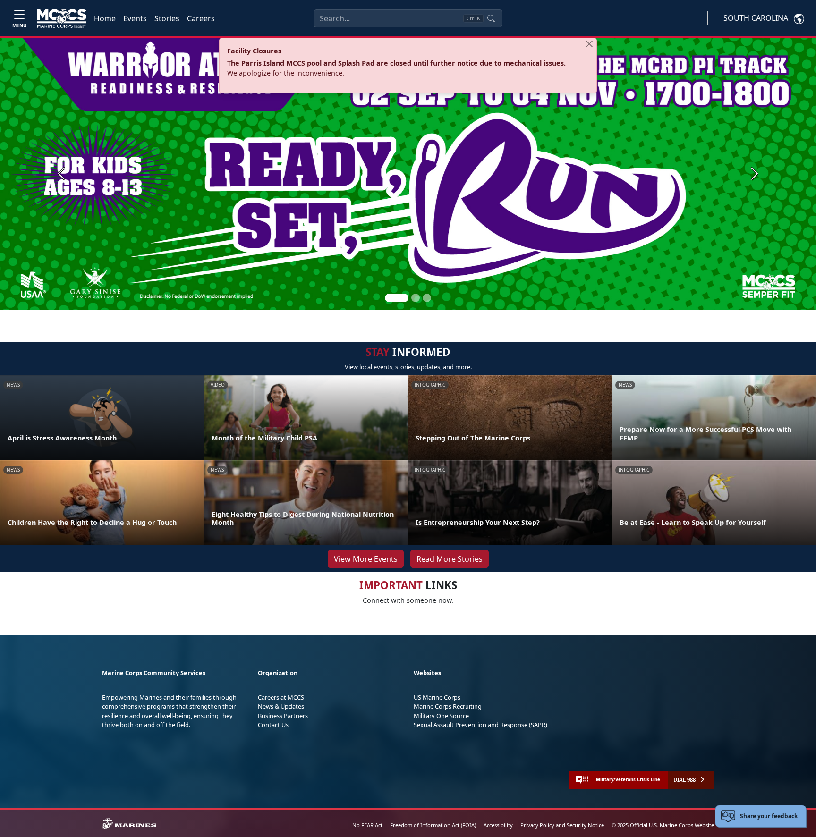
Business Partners (283, 715)
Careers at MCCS (281, 697)
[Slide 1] (396, 298)
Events (135, 18)
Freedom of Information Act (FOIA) (433, 825)
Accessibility (498, 825)
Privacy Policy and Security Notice (562, 825)
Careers (201, 18)
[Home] (61, 18)
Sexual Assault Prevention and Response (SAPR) (480, 724)
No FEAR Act (367, 825)
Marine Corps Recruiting (448, 706)
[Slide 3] (427, 298)
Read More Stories (449, 559)
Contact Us (273, 724)
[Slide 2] (415, 298)
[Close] (589, 44)
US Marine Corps (437, 697)
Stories (166, 18)
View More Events (366, 559)
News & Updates (281, 706)
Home (105, 18)
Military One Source (441, 715)
